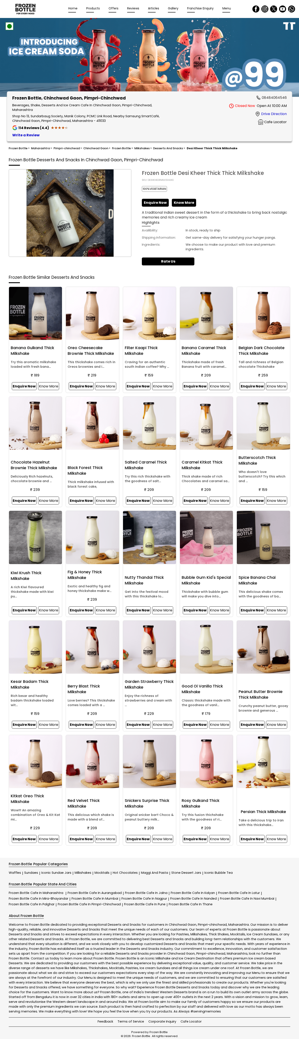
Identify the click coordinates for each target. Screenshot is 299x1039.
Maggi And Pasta (154, 872)
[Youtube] (283, 9)
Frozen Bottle (36, 893)
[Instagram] (265, 9)
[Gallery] (149, 58)
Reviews (133, 8)
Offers (113, 8)
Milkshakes (83, 872)
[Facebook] (256, 9)
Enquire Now (155, 202)
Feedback (105, 1021)
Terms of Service (131, 1021)
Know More (184, 202)
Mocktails (102, 872)
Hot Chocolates (125, 872)
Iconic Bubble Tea (218, 872)
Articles (153, 8)
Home (72, 8)
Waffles (15, 872)
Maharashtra (238, 924)
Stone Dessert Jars (186, 872)
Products (93, 8)
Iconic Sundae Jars (56, 872)
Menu (226, 8)
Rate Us (168, 261)
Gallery (173, 8)
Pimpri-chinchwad (212, 924)
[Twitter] (274, 9)
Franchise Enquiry (200, 8)
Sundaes (31, 872)
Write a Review (26, 135)
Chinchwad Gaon (182, 924)
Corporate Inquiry (162, 1021)
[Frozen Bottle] (25, 9)
